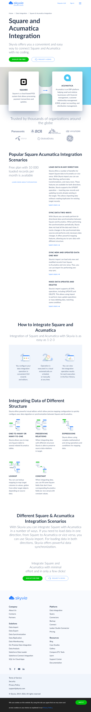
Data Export (13, 631)
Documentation (56, 663)
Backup (52, 621)
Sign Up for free (18, 59)
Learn (52, 656)
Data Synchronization (17, 634)
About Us (12, 610)
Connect (53, 625)
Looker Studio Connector (59, 628)
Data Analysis (14, 649)
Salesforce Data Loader (18, 652)
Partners (12, 617)
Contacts (12, 614)
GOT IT (81, 702)
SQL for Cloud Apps (16, 659)
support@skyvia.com (17, 688)
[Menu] (80, 3)
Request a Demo (45, 59)
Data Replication (15, 638)
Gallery (52, 649)
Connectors (54, 617)
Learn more (53, 205)
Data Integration (21, 13)
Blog (51, 641)
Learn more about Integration (24, 182)
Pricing (52, 632)
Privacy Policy (14, 685)
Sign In (72, 3)
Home (11, 13)
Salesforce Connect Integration (21, 656)
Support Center (56, 659)
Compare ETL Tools (57, 652)
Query (52, 614)
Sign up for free (32, 578)
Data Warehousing (16, 641)
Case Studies (55, 645)
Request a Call (61, 3)
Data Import (13, 627)
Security (12, 681)
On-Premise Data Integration (20, 645)
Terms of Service (15, 678)
